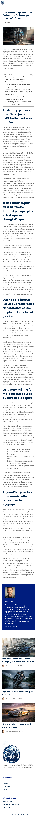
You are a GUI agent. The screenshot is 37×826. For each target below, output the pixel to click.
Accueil (5, 781)
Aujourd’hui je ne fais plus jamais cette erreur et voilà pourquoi (18, 103)
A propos (5, 784)
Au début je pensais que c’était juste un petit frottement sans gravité (18, 78)
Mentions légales (8, 801)
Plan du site (6, 807)
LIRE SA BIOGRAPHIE (11, 626)
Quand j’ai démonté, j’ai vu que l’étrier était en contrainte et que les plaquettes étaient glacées (18, 91)
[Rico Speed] (2, 2)
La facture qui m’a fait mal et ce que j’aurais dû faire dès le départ (17, 98)
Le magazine (7, 787)
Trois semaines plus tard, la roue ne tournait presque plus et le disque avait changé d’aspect (18, 84)
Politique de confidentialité (11, 804)
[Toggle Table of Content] (30, 74)
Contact (5, 790)
